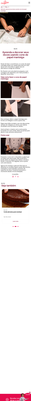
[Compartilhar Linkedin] (18, 177)
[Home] (2, 7)
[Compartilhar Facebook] (15, 177)
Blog (6, 7)
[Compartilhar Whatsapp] (13, 177)
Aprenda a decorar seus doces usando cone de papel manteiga (14, 10)
